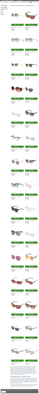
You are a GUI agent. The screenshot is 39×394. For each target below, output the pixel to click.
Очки (18, 2)
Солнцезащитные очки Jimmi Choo (31, 76)
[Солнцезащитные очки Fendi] (17, 185)
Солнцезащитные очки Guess (30, 124)
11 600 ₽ (13, 318)
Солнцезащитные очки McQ (15, 244)
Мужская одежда (4, 2)
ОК (3, 391)
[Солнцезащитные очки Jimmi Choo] (31, 65)
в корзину (18, 24)
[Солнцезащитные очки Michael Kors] (31, 257)
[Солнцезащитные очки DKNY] (17, 328)
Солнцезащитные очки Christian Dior (31, 100)
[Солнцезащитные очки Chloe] (17, 65)
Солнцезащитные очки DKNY (16, 339)
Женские (2, 12)
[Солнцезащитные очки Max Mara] (31, 209)
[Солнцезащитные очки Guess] (31, 113)
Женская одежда (12, 2)
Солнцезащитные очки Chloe (16, 76)
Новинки (22, 2)
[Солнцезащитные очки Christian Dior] (31, 89)
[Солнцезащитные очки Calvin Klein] (31, 15)
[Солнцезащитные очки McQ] (17, 233)
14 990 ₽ (13, 341)
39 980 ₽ (27, 102)
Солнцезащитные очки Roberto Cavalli (16, 27)
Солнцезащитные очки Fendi (16, 196)
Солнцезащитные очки (4, 9)
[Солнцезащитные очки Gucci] (31, 185)
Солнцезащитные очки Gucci (30, 196)
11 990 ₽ (27, 364)
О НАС (27, 2)
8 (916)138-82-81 (35, 2)
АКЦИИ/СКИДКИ (19, 0)
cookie (9, 390)
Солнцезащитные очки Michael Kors (31, 268)
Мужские (2, 11)
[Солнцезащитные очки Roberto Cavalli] (17, 15)
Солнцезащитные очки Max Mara (30, 220)
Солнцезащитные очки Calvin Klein (31, 27)
